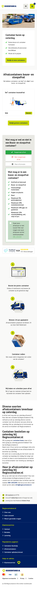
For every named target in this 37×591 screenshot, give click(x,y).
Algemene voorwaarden (9, 578)
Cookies (30, 578)
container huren (18, 440)
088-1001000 (12, 483)
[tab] (18, 152)
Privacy (22, 578)
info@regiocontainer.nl (23, 485)
